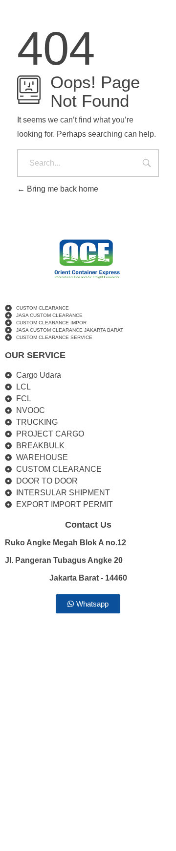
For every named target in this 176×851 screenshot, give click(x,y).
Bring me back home (61, 189)
